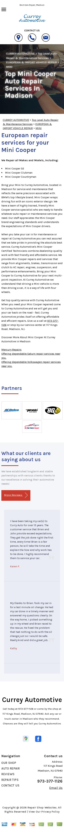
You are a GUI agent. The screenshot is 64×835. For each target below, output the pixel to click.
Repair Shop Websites (42, 807)
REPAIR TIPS (10, 780)
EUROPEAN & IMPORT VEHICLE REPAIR (31, 62)
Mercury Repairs (11, 349)
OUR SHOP (8, 763)
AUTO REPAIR (10, 768)
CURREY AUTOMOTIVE (20, 53)
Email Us (56, 787)
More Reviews (13, 495)
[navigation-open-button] (3, 9)
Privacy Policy (50, 811)
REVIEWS (8, 774)
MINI (9, 66)
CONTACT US (10, 785)
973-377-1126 (25, 708)
